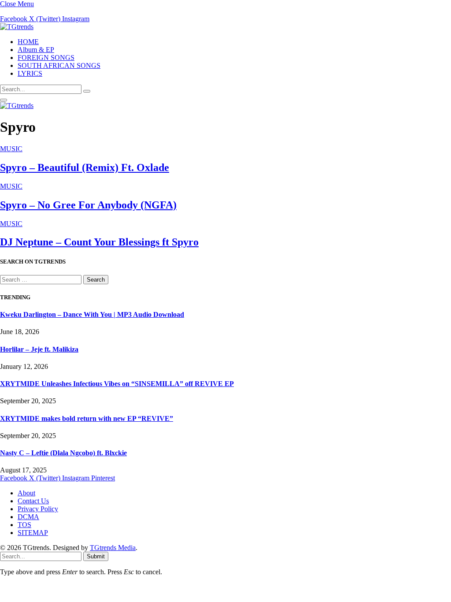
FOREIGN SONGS (46, 57)
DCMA (28, 516)
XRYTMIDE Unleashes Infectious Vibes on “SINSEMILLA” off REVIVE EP (117, 383)
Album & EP (36, 49)
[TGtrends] (16, 26)
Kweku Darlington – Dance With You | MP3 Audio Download (92, 314)
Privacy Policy (38, 509)
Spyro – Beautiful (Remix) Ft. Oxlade (84, 167)
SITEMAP (33, 532)
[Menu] (3, 100)
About (26, 493)
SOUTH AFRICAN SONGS (59, 65)
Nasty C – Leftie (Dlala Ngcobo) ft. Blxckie (63, 453)
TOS (24, 524)
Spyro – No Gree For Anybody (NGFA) (88, 205)
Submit (96, 556)
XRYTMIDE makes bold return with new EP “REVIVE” (86, 418)
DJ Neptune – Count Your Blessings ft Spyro (99, 242)
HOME (28, 41)
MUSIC (11, 148)
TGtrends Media (113, 547)
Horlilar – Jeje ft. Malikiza (39, 349)
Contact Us (33, 501)
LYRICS (30, 73)
